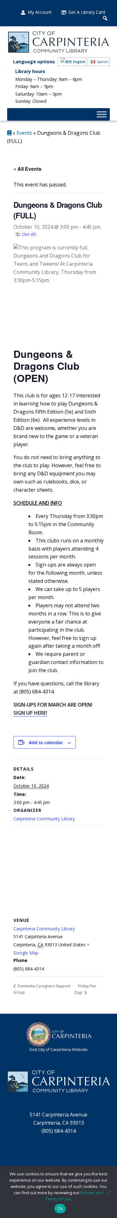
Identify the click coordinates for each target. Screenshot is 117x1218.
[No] (109, 1192)
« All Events (27, 168)
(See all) (29, 234)
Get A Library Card (86, 12)
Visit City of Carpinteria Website (58, 1049)
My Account (40, 12)
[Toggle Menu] (102, 114)
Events (24, 132)
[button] (105, 18)
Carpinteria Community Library (44, 819)
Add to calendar (46, 742)
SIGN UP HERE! (30, 712)
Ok (60, 1208)
